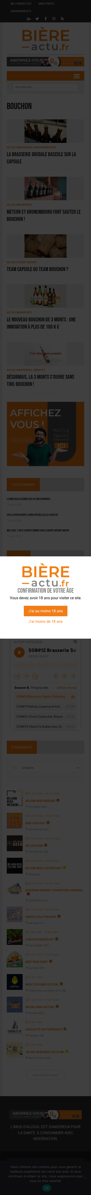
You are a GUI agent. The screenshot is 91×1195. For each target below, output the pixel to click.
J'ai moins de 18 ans (45, 621)
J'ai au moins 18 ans (45, 611)
